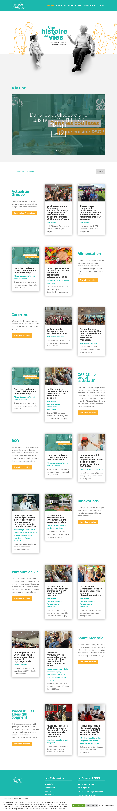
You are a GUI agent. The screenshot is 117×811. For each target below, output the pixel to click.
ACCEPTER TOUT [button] (78, 805)
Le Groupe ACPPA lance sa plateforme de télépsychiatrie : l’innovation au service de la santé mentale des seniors (25, 521)
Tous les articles (88, 280)
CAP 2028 (61, 5)
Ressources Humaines (89, 743)
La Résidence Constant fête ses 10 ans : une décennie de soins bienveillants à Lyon (91, 591)
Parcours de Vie (54, 407)
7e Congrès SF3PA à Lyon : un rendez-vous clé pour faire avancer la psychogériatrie (25, 657)
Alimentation (19, 276)
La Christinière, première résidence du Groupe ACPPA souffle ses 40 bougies (58, 393)
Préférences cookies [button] (106, 805)
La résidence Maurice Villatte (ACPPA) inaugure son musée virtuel (56, 518)
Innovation (18, 535)
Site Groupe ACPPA (86, 784)
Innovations (50, 795)
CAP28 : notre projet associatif (90, 792)
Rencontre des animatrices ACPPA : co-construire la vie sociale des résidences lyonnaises (91, 334)
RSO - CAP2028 (20, 279)
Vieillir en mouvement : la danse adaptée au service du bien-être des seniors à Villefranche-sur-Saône (58, 659)
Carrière (60, 337)
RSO (61, 280)
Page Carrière (74, 5)
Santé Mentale (20, 665)
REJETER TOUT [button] (92, 805)
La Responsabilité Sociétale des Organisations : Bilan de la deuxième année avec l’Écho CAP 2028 (91, 460)
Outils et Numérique (56, 528)
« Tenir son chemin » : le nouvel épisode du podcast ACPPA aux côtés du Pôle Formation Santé (91, 730)
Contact (101, 5)
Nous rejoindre (84, 788)
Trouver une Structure (87, 795)
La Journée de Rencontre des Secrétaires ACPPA (57, 331)
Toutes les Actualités (24, 213)
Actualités (51, 222)
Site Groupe (89, 5)
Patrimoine (51, 409)
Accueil (50, 5)
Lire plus (58, 133)
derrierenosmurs (54, 404)
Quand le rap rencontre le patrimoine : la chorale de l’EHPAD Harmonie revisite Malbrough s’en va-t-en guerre (91, 212)
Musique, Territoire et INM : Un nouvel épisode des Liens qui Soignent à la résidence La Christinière (57, 731)
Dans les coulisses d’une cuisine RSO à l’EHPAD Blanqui (58, 120)
